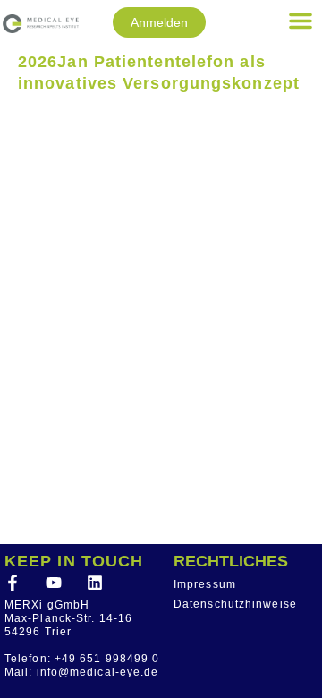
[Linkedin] (95, 583)
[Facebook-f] (12, 583)
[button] (300, 20)
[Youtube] (54, 583)
